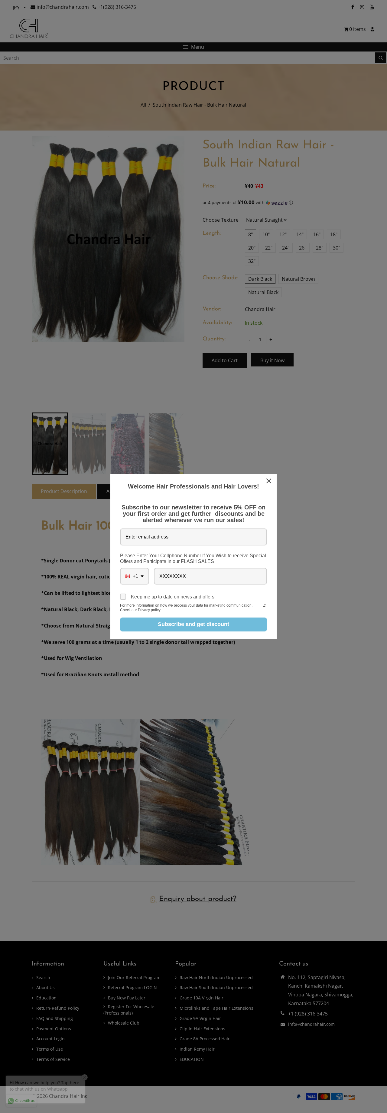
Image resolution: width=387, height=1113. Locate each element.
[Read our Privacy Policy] (264, 606)
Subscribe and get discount (193, 624)
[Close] (269, 481)
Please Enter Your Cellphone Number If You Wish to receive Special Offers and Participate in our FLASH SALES (193, 558)
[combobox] (134, 576)
